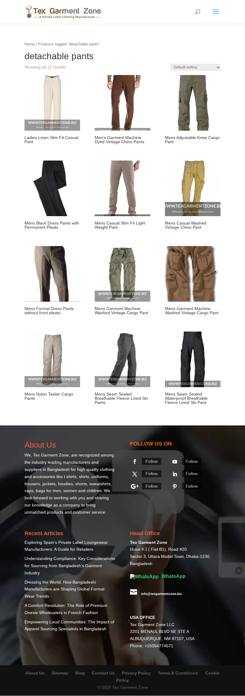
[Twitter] (135, 474)
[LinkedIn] (175, 474)
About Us (35, 673)
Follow (152, 461)
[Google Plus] (135, 486)
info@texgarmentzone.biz (161, 594)
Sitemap (60, 673)
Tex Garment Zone (51, 455)
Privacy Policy (136, 673)
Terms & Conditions (178, 673)
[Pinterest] (175, 486)
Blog (80, 673)
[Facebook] (135, 461)
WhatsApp (173, 576)
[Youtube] (175, 461)
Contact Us (103, 673)
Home (29, 44)
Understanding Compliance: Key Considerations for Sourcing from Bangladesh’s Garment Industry (69, 565)
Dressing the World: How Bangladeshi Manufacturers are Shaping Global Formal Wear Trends (64, 589)
